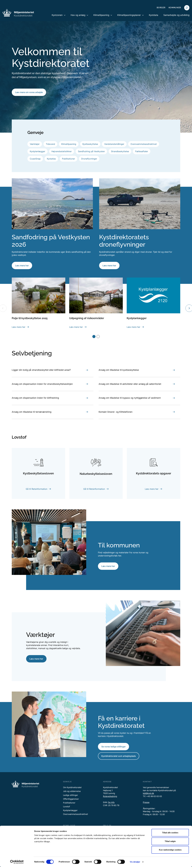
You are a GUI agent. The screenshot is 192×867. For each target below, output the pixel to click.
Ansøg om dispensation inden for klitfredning (35, 398)
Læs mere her (22, 265)
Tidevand (50, 144)
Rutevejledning (110, 796)
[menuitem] (58, 17)
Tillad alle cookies (170, 832)
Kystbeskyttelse (90, 144)
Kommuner (175, 8)
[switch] (76, 862)
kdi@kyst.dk (148, 793)
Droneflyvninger (89, 158)
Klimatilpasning (68, 144)
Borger (161, 8)
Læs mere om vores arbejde (29, 92)
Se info (111, 802)
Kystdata (153, 15)
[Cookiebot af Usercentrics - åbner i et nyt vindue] (16, 862)
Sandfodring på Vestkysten (91, 151)
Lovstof (66, 806)
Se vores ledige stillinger (113, 746)
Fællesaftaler (141, 151)
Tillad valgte (170, 841)
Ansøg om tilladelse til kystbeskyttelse (119, 370)
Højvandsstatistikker (61, 151)
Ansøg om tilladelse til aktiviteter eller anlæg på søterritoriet (130, 384)
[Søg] (186, 7)
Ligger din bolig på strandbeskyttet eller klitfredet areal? (41, 370)
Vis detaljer (135, 862)
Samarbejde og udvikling (176, 15)
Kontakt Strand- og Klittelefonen (115, 412)
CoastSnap (35, 158)
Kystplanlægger (37, 151)
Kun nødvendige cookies (170, 850)
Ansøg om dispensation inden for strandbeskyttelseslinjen (42, 384)
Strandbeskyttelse (120, 151)
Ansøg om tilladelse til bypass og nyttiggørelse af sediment (130, 398)
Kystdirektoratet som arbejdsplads (118, 756)
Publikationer (68, 158)
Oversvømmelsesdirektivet (143, 144)
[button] (93, 336)
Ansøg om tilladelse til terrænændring (31, 412)
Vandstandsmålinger (114, 144)
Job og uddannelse (72, 791)
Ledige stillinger (70, 795)
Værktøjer (35, 144)
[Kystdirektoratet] (18, 13)
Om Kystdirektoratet (72, 787)
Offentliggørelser (71, 799)
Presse (146, 802)
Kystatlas (51, 158)
